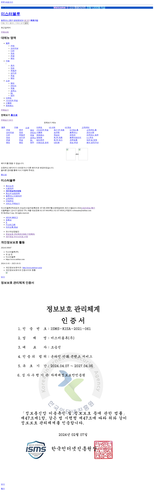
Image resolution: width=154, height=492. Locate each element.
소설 (8, 81)
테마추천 (40, 140)
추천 (12, 66)
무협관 (13, 71)
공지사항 (90, 132)
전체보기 (5, 110)
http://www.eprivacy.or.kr (32, 268)
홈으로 (14, 115)
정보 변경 (74, 143)
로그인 (27, 20)
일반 (12, 95)
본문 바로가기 (7, 2)
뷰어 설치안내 (93, 143)
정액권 (72, 135)
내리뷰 (57, 143)
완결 (12, 56)
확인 (3, 489)
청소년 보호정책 (13, 193)
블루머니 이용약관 (14, 196)
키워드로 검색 (42, 143)
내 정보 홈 (74, 130)
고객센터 (85, 127)
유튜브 (9, 220)
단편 (12, 51)
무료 (12, 76)
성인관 (13, 73)
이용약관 (9, 188)
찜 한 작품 (58, 137)
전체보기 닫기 (7, 120)
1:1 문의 (90, 137)
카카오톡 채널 (12, 227)
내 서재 (52, 127)
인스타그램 (10, 225)
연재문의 (9, 201)
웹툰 (8, 43)
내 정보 (68, 127)
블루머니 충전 (7, 20)
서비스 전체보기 (13, 203)
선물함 (9, 103)
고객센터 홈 (92, 130)
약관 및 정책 (92, 140)
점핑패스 (9, 106)
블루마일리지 (75, 137)
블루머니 (73, 132)
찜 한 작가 (58, 140)
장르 (12, 53)
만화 (8, 61)
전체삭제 (5, 32)
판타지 (13, 86)
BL (12, 93)
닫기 (3, 277)
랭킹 (12, 58)
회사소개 (9, 186)
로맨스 (13, 91)
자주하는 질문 (93, 135)
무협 (12, 88)
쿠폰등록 (73, 140)
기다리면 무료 (12, 101)
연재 (12, 46)
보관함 (57, 132)
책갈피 (57, 135)
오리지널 (14, 48)
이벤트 (9, 98)
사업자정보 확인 (88, 208)
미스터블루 (10, 14)
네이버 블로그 (12, 217)
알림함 (18, 20)
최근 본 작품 (59, 130)
